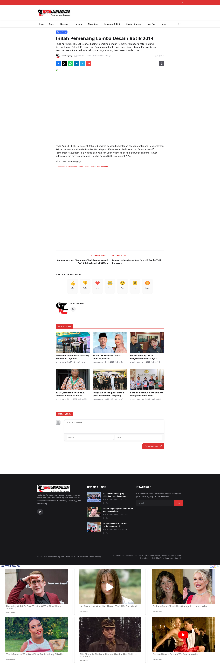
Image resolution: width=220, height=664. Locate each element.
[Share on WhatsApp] (70, 63)
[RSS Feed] (73, 309)
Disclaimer (144, 558)
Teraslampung (102, 166)
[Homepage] (54, 12)
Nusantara (93, 24)
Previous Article (101, 255)
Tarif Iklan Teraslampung (162, 558)
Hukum (78, 24)
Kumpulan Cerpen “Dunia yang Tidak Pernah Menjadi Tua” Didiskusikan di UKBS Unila (82, 261)
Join (178, 503)
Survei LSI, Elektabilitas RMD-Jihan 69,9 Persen (108, 357)
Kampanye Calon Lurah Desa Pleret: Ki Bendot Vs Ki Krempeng (136, 261)
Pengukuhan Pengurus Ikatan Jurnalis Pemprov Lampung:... (108, 394)
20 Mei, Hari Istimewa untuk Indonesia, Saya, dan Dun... (70, 394)
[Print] (161, 63)
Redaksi (129, 555)
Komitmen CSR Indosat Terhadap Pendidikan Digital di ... (72, 357)
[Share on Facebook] (58, 63)
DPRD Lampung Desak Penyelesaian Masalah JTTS (143, 357)
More (164, 24)
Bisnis (51, 24)
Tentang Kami (118, 555)
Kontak (178, 558)
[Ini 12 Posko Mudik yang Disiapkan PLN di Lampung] (94, 497)
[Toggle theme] (182, 2)
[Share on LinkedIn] (76, 63)
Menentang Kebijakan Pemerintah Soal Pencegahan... (118, 509)
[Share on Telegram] (82, 63)
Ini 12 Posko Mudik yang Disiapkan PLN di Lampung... (115, 494)
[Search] (179, 24)
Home (42, 24)
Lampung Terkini (112, 24)
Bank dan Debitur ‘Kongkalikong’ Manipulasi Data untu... (147, 394)
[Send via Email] (88, 63)
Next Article (117, 255)
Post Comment (151, 446)
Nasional (64, 24)
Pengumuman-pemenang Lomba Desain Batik (75, 166)
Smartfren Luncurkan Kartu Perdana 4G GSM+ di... (115, 524)
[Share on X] (64, 63)
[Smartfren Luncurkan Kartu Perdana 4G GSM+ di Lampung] (94, 527)
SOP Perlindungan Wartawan (147, 555)
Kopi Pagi (151, 24)
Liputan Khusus (133, 24)
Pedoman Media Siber (171, 555)
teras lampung (77, 303)
